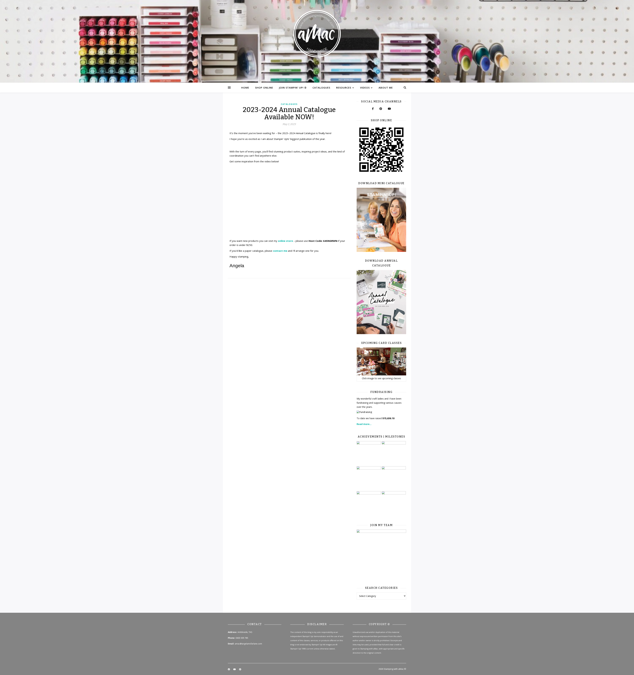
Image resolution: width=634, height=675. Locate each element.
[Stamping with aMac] (317, 41)
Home (245, 87)
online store (285, 240)
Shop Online (264, 87)
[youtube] (234, 669)
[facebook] (229, 669)
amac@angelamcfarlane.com (248, 643)
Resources (343, 87)
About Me (386, 87)
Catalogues (321, 87)
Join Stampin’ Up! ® (293, 87)
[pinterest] (240, 669)
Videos (365, 87)
